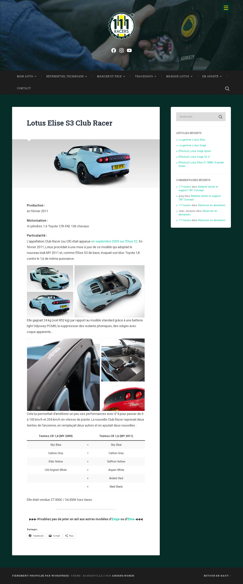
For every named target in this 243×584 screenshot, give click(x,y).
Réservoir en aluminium (211, 205)
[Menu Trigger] (226, 7)
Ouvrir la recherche (227, 88)
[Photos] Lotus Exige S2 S (194, 156)
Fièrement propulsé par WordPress (40, 575)
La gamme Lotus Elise (192, 139)
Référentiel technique (65, 76)
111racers (185, 186)
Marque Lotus (177, 76)
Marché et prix (109, 76)
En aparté (210, 76)
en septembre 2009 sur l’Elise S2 (114, 241)
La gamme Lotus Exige (192, 145)
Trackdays (144, 76)
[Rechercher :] (201, 116)
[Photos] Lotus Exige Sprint (195, 151)
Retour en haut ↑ (217, 575)
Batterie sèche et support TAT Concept (198, 188)
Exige (116, 519)
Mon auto (25, 76)
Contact (24, 88)
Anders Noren (123, 575)
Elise (131, 519)
